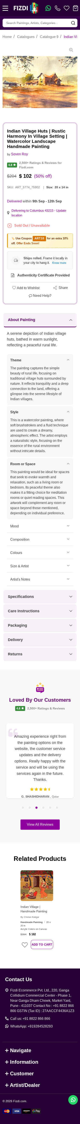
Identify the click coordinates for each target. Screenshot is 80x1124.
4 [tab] (43, 808)
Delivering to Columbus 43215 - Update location (39, 213)
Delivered (14, 201)
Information (24, 1062)
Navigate (20, 1050)
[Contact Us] (58, 8)
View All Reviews (40, 824)
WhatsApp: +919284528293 (31, 1026)
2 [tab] (30, 808)
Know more (59, 262)
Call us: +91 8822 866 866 (30, 1018)
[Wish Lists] (66, 8)
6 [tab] (57, 808)
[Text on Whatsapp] (48, 8)
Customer (22, 1073)
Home (7, 37)
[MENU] (5, 8)
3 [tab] (37, 808)
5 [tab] (50, 808)
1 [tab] (23, 808)
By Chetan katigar (29, 917)
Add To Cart (42, 944)
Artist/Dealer (25, 1085)
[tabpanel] (40, 761)
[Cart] (75, 8)
